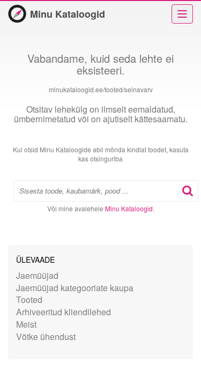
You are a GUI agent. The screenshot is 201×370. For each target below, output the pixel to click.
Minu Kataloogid (67, 14)
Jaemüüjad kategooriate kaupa (74, 288)
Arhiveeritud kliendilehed (63, 312)
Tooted (29, 299)
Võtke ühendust (46, 336)
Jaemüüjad (37, 275)
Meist (26, 324)
